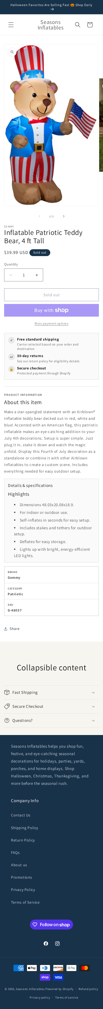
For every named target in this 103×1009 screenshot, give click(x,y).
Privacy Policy (23, 889)
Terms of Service (25, 902)
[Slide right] (64, 216)
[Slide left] (40, 216)
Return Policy (23, 840)
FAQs (15, 852)
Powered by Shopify (59, 989)
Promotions (21, 877)
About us (19, 864)
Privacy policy (40, 997)
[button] (11, 25)
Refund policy (88, 989)
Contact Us (20, 815)
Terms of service (66, 997)
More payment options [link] (51, 323)
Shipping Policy (24, 827)
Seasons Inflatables (30, 989)
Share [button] (15, 628)
